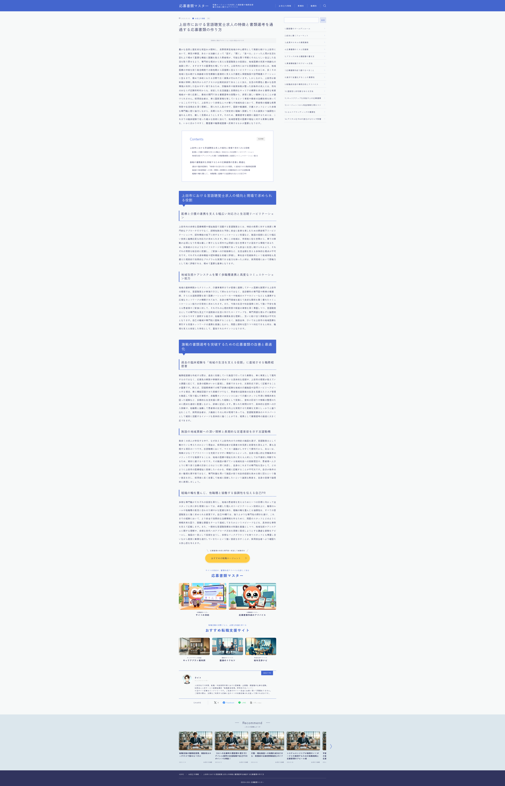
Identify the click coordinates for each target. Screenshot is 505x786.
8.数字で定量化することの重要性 (300, 77)
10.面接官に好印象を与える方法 (299, 91)
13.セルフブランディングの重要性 (300, 112)
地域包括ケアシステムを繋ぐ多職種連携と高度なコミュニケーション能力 (225, 155)
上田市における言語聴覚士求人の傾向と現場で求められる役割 (220, 147)
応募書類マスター (194, 6)
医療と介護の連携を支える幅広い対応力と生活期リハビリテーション (223, 152)
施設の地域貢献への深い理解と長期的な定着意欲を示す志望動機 (221, 170)
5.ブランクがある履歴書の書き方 (299, 56)
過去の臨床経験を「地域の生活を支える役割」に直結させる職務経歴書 (224, 166)
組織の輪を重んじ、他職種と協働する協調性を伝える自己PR (219, 173)
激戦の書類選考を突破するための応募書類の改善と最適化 (217, 162)
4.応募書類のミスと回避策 (297, 49)
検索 (323, 20)
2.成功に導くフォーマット (296, 35)
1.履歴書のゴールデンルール (297, 28)
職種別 (314, 5)
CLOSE (261, 139)
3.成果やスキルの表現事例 (297, 42)
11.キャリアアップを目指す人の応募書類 (303, 98)
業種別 (301, 5)
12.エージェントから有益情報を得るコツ (303, 105)
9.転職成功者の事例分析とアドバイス (302, 84)
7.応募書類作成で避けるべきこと (299, 70)
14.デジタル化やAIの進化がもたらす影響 (303, 119)
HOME (181, 774)
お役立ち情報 (285, 5)
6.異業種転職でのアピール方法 (299, 63)
